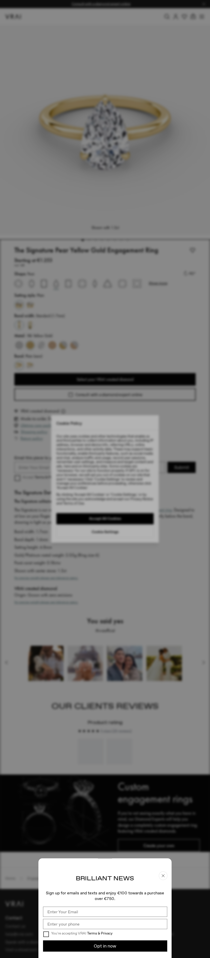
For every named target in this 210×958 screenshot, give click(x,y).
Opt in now (105, 946)
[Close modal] (105, 479)
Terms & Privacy (99, 933)
